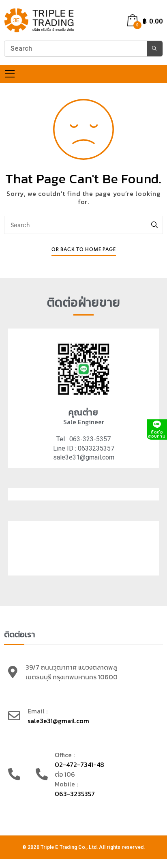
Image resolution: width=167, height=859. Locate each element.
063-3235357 (75, 794)
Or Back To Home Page (83, 250)
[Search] (155, 225)
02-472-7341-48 (79, 764)
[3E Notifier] (39, 20)
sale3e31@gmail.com (58, 721)
